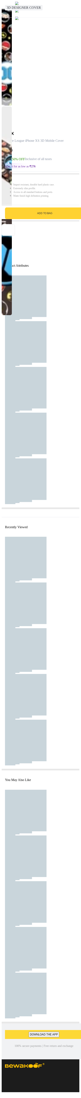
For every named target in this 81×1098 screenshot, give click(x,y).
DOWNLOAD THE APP (44, 1034)
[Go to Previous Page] (5, 8)
